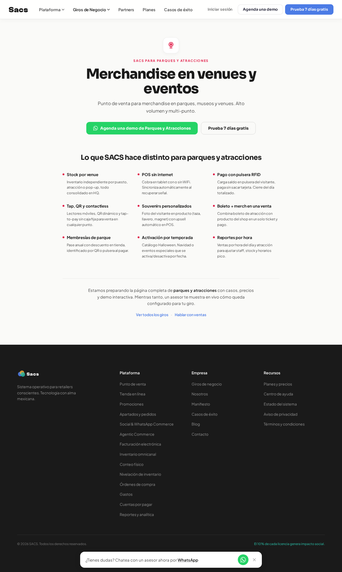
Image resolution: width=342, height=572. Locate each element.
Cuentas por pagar (136, 504)
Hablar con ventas (190, 314)
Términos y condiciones (284, 424)
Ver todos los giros (152, 314)
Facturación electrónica (140, 444)
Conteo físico (131, 464)
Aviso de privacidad (280, 414)
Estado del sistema (280, 404)
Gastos (126, 494)
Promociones (131, 404)
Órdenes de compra (137, 484)
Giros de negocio (207, 384)
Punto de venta (133, 384)
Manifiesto (201, 404)
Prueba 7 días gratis (309, 9)
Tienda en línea (132, 393)
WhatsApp (188, 560)
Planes (149, 9)
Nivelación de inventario (140, 474)
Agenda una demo (260, 9)
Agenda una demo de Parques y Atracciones (145, 128)
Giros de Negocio (89, 9)
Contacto (200, 434)
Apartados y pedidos (138, 414)
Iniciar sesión (220, 9)
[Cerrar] (254, 560)
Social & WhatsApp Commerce (147, 424)
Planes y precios (278, 384)
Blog (196, 424)
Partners (126, 9)
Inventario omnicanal (138, 454)
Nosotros (200, 393)
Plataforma (50, 9)
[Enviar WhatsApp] (243, 559)
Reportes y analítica (137, 514)
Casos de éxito (178, 9)
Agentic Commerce (137, 434)
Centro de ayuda (278, 393)
